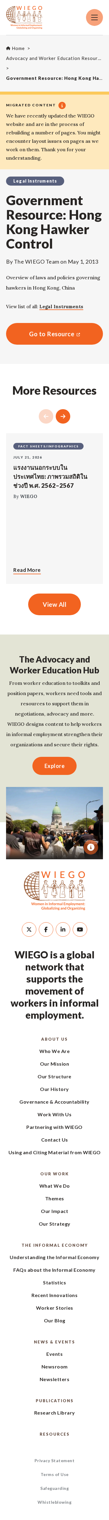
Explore (55, 766)
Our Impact (54, 1211)
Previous (46, 416)
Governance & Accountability (54, 1102)
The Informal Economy (54, 1245)
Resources (55, 1434)
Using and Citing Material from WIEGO (54, 1152)
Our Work (54, 1173)
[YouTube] (80, 929)
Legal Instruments (61, 306)
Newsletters (55, 1379)
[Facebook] (46, 929)
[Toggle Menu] (94, 17)
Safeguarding (54, 1488)
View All (54, 604)
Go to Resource (40, 333)
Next (63, 416)
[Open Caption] (91, 847)
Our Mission (54, 1064)
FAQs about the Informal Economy (54, 1270)
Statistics (54, 1282)
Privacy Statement (55, 1460)
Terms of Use (55, 1474)
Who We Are (54, 1051)
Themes (54, 1198)
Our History (54, 1089)
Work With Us (54, 1114)
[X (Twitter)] (29, 929)
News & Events (54, 1342)
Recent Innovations (54, 1295)
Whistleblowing (54, 1502)
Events (54, 1354)
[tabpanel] (54, 823)
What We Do (54, 1186)
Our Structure (54, 1076)
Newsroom (54, 1366)
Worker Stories (54, 1308)
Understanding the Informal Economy (54, 1257)
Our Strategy (55, 1224)
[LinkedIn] (63, 929)
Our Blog (54, 1320)
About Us (54, 1039)
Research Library (54, 1412)
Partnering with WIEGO (54, 1127)
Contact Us (54, 1139)
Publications (55, 1400)
